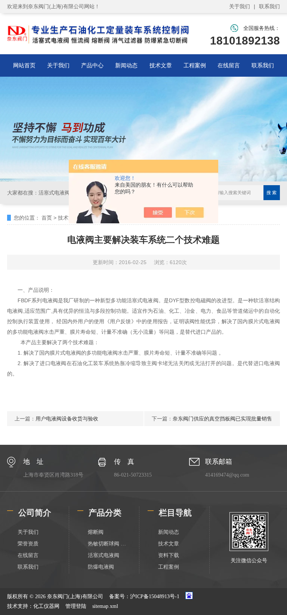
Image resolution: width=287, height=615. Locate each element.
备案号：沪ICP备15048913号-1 (144, 596)
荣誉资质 (28, 544)
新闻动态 (126, 65)
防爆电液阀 (101, 567)
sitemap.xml (105, 606)
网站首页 (24, 65)
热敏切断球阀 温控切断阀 (108, 544)
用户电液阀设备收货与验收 (67, 419)
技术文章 (160, 65)
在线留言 (228, 65)
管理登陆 (75, 606)
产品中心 (92, 65)
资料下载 (168, 555)
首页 (46, 218)
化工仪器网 (46, 606)
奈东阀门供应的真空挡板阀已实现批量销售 (222, 419)
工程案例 (194, 65)
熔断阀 (96, 532)
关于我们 (239, 6)
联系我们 (269, 6)
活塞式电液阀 (103, 555)
